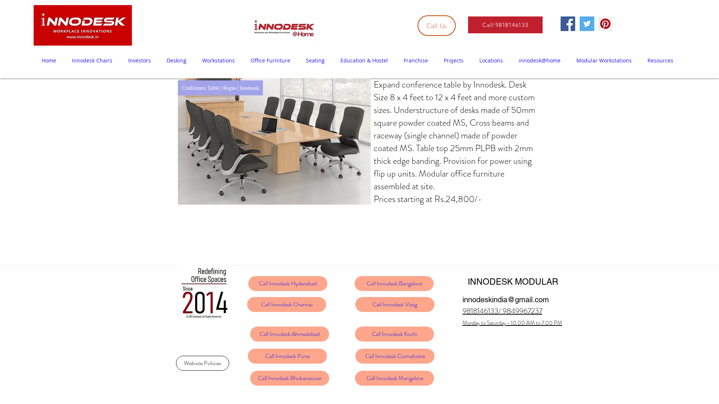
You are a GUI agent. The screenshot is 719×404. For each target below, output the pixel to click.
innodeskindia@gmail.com (505, 299)
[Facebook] (568, 23)
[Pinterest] (605, 23)
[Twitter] (587, 23)
